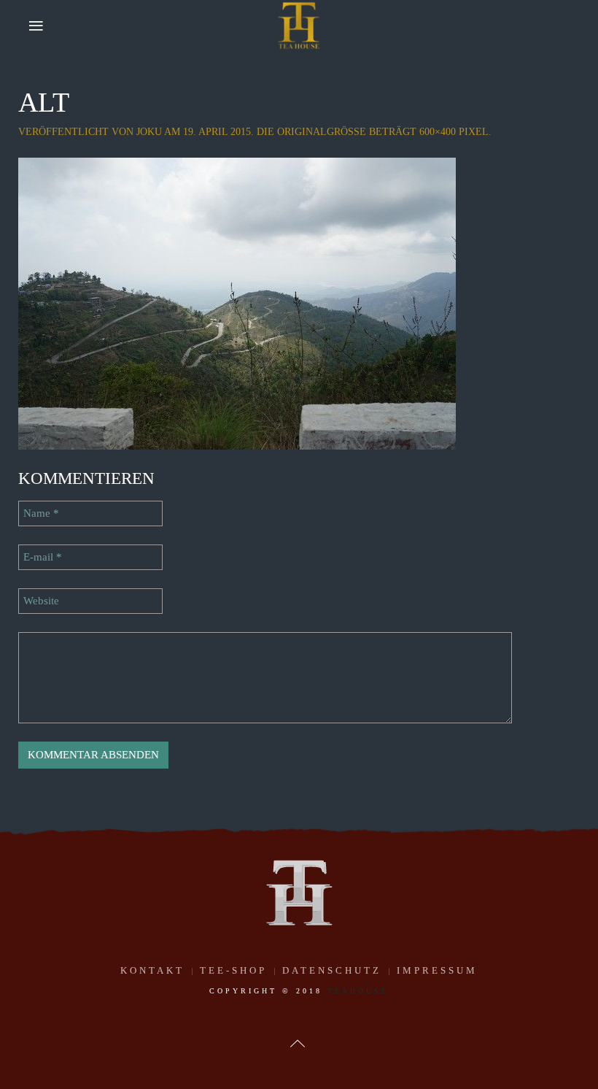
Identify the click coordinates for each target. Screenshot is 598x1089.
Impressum (437, 970)
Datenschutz (331, 970)
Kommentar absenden (93, 755)
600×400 (437, 131)
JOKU (149, 131)
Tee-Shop (233, 970)
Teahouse (358, 991)
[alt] (237, 302)
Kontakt (152, 970)
